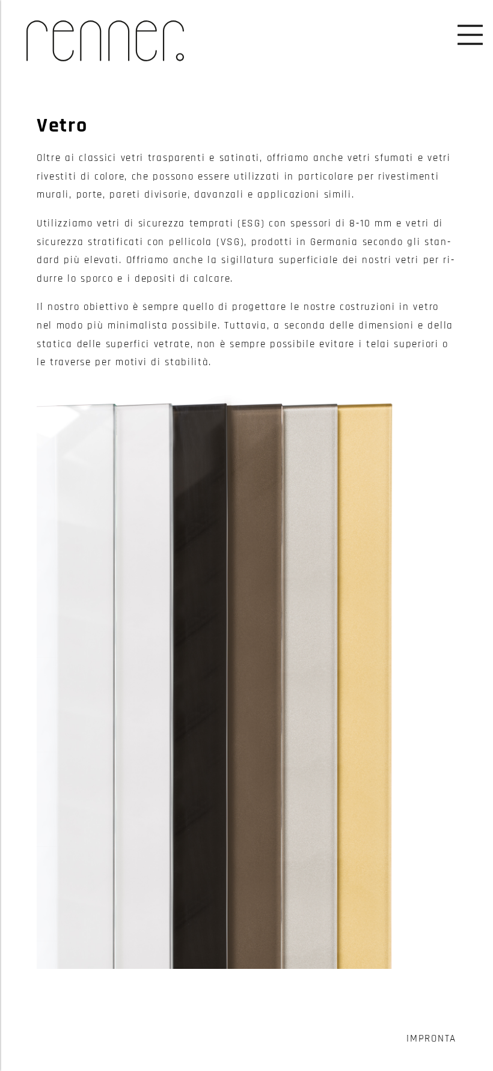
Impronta (431, 1039)
